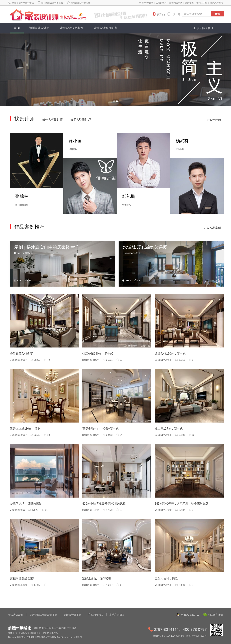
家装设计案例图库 (105, 27)
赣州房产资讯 (216, 2)
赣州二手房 (201, 2)
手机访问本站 (95, 614)
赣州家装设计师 (39, 27)
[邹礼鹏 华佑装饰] (143, 160)
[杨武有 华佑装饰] (197, 185)
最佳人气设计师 (52, 119)
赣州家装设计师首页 (80, 3)
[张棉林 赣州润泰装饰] (36, 160)
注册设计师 (161, 2)
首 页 (17, 27)
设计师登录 (147, 2)
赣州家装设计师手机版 (52, 3)
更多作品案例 (214, 227)
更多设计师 (215, 119)
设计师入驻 (203, 28)
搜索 (217, 14)
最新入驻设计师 (81, 119)
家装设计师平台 (72, 614)
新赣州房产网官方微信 (23, 3)
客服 (190, 614)
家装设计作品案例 (71, 27)
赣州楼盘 (189, 2)
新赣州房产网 (175, 2)
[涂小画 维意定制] (90, 185)
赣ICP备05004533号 (196, 636)
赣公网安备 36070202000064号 (168, 636)
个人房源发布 (15, 614)
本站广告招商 (116, 614)
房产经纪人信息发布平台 (43, 614)
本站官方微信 (215, 614)
